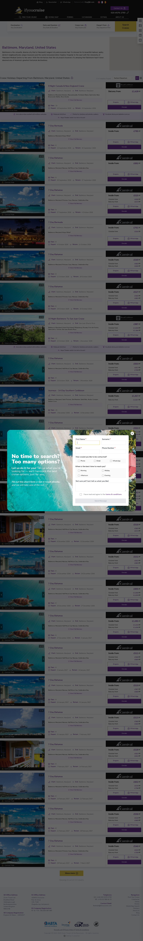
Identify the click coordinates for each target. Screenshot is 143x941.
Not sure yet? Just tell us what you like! (92, 481)
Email (79, 448)
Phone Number (108, 448)
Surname (106, 439)
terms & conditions (114, 494)
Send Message (101, 501)
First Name (81, 439)
